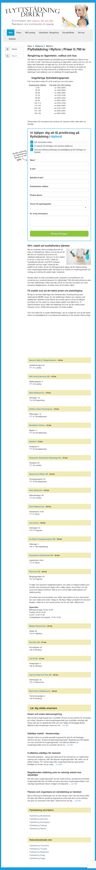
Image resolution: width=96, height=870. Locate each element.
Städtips (12, 39)
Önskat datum (36, 195)
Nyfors (49, 45)
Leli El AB (33, 658)
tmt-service (34, 522)
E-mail (33, 168)
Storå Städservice (36, 506)
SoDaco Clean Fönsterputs (40, 409)
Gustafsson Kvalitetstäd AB (41, 555)
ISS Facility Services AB (39, 376)
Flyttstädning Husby (37, 855)
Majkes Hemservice (37, 626)
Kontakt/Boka (68, 32)
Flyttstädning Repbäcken (39, 852)
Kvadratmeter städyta (39, 186)
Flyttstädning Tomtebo (38, 848)
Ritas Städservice (36, 392)
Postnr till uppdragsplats (40, 204)
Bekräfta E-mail (37, 177)
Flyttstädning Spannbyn (39, 819)
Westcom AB (34, 571)
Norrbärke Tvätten (36, 425)
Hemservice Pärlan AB (38, 474)
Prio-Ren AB (34, 642)
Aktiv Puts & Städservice (39, 691)
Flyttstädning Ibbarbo (38, 828)
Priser (18, 32)
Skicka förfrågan (59, 233)
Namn (33, 160)
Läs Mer (65, 725)
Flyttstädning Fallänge (38, 825)
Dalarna (39, 45)
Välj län (14, 49)
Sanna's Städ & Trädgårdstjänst (42, 360)
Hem (10, 32)
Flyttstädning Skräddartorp (40, 815)
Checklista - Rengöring (49, 32)
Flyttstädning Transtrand (39, 845)
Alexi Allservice (35, 490)
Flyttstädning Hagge (37, 858)
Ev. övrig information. (39, 214)
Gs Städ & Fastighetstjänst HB (42, 539)
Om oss (81, 32)
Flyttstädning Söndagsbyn (40, 822)
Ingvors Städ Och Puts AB (40, 674)
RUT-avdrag (30, 32)
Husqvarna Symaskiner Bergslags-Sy (45, 457)
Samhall (32, 441)
